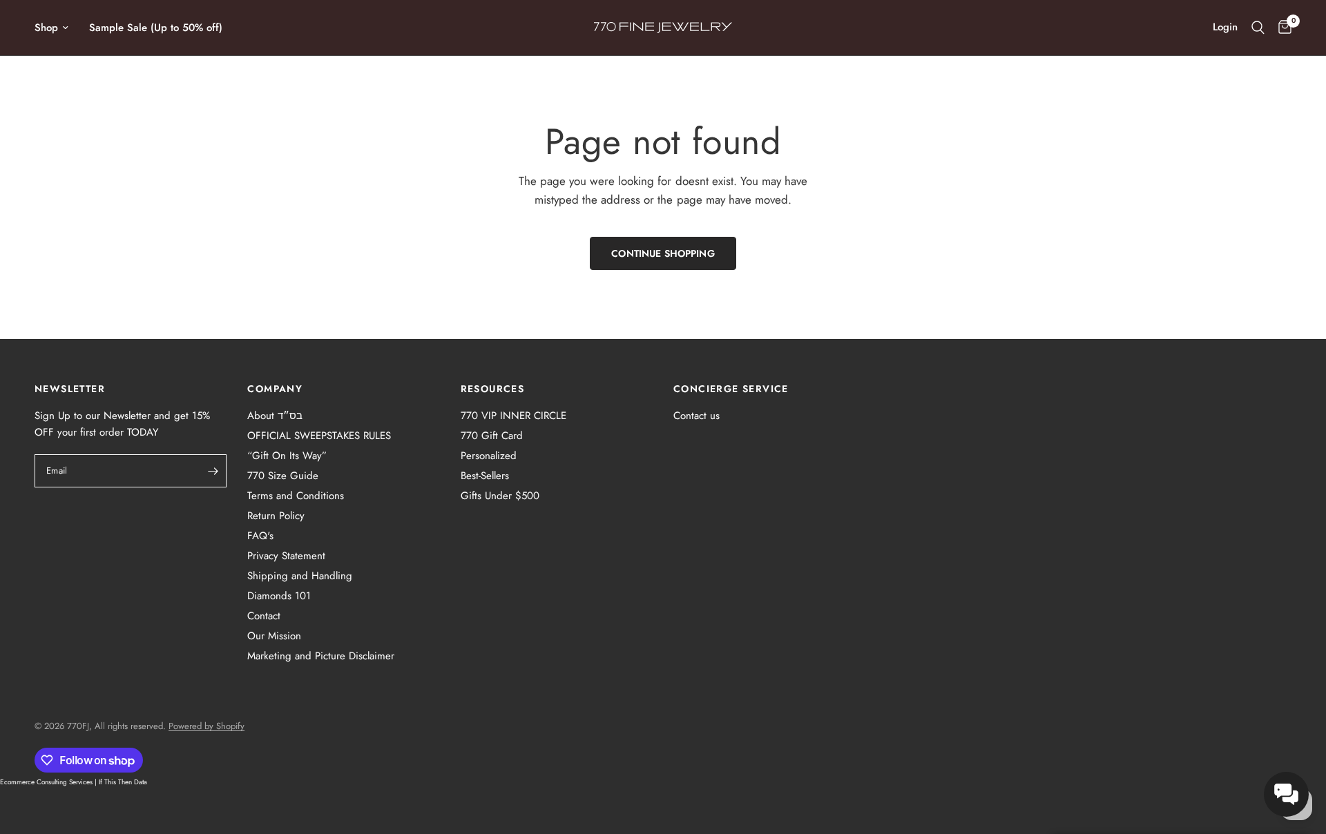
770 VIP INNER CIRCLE (513, 415)
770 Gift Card (492, 435)
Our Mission (274, 635)
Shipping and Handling (299, 575)
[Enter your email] (213, 470)
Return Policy (276, 515)
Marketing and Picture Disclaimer (320, 655)
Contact (263, 615)
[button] (1286, 794)
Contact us (696, 415)
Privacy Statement (286, 555)
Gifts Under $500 (500, 495)
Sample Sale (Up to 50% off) (155, 27)
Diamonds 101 (279, 595)
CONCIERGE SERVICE (731, 389)
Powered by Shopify (206, 726)
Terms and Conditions (295, 495)
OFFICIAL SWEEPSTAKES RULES (319, 435)
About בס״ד (274, 415)
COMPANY (274, 389)
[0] (1281, 27)
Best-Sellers (485, 475)
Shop (46, 27)
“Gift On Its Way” (287, 455)
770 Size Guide (282, 475)
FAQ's (260, 535)
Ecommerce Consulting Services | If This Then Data (73, 782)
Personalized (489, 455)
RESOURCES (493, 389)
